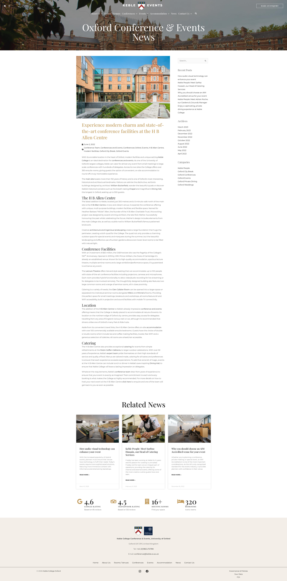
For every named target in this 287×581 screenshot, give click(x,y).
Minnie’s (141, 293)
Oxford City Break (107, 151)
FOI (238, 577)
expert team (112, 353)
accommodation (154, 327)
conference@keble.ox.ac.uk (146, 554)
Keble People (184, 168)
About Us (106, 563)
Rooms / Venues (121, 563)
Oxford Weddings (186, 185)
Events (145, 148)
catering (128, 347)
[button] (269, 6)
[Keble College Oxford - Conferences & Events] (142, 6)
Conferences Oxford (132, 148)
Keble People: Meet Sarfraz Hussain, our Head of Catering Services (191, 86)
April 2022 (182, 154)
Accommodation (164, 563)
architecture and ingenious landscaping (108, 230)
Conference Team (92, 148)
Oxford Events (122, 151)
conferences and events (122, 160)
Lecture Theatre (93, 271)
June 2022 (182, 147)
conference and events (151, 309)
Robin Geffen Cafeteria (110, 350)
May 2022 (182, 150)
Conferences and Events (112, 148)
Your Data (238, 574)
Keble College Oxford (52, 571)
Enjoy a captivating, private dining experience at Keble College (190, 109)
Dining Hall (156, 189)
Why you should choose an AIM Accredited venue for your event (188, 450)
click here (126, 382)
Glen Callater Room (121, 289)
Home (95, 563)
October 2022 (184, 140)
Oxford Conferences (187, 175)
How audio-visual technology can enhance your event (97, 450)
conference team (122, 372)
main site (90, 179)
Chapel (132, 189)
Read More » (84, 475)
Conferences (138, 563)
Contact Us (189, 563)
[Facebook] (5, 6)
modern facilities (91, 151)
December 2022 (185, 134)
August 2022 (183, 144)
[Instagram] (9, 6)
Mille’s (130, 293)
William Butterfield (119, 186)
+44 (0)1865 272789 (145, 549)
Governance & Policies (238, 571)
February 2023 (184, 130)
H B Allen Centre (156, 148)
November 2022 (185, 137)
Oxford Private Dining (187, 181)
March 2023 (183, 127)
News (178, 563)
